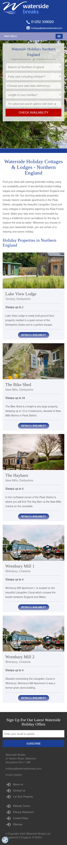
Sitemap (17, 824)
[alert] (5, 840)
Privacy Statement (23, 812)
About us (18, 784)
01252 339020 (42, 21)
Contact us (19, 790)
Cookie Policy (20, 818)
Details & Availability (33, 334)
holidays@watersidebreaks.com (23, 768)
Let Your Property (23, 796)
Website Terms (21, 806)
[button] (59, 90)
